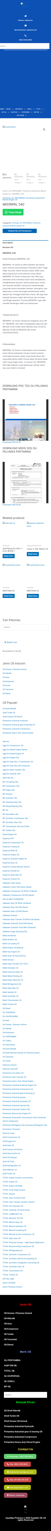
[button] (44, 129)
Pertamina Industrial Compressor (16, 729)
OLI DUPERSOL (12, 1376)
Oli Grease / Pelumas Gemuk (15, 669)
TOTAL (38, 109)
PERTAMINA (26, 112)
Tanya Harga (14, 212)
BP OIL (4, 112)
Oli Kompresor (8, 681)
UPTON (36, 112)
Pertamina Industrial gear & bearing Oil (19, 725)
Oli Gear (6, 677)
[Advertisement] (25, 79)
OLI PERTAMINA (15, 191)
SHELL (29, 109)
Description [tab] (8, 243)
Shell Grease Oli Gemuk (12, 717)
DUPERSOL (19, 109)
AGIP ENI (14, 112)
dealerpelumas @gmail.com (25, 30)
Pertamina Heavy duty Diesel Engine (18, 733)
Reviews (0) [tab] (8, 247)
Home (5, 191)
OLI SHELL (9, 1381)
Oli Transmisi (8, 689)
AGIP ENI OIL (10, 1365)
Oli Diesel (6, 198)
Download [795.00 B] (12, 442)
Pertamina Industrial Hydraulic (15, 721)
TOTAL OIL (9, 1371)
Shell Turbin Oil (9, 713)
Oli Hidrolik (7, 673)
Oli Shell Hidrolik (9, 709)
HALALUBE (20, 115)
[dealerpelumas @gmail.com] (26, 26)
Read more (8, 556)
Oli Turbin (6, 685)
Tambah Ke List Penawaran (20, 231)
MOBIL (8, 109)
